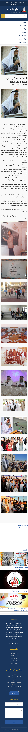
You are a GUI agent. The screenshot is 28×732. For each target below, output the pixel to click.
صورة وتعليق (24, 551)
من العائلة (25, 549)
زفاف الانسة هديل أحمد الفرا (14, 686)
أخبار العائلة (14, 663)
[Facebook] (15, 4)
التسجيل (7, 2)
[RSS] (11, 4)
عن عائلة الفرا (21, 2)
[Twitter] (15, 643)
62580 (14, 569)
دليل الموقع (22, 42)
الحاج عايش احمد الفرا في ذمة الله (14, 691)
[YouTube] (14, 4)
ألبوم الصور (22, 29)
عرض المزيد (14, 693)
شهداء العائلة (22, 36)
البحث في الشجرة (13, 2)
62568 (14, 610)
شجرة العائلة (22, 26)
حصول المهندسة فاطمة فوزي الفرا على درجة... (14, 677)
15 (18, 569)
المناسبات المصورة (14, 661)
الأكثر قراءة (25, 547)
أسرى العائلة (22, 39)
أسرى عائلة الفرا (14, 653)
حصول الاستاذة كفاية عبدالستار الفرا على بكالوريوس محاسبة (14, 609)
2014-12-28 (24, 592)
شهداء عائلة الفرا (14, 656)
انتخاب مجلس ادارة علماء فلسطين (20, 590)
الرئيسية (23, 22)
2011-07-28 (24, 610)
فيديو (23, 32)
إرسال (14, 722)
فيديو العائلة (14, 658)
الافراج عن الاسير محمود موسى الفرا (20, 567)
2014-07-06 (24, 569)
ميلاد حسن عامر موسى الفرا (14, 682)
